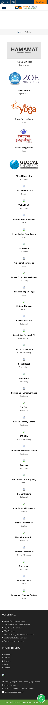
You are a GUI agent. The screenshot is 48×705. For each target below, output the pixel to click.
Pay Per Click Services (13, 627)
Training (7, 660)
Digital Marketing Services (14, 620)
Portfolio (7, 657)
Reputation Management (14, 641)
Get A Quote (40, 2)
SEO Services (9, 631)
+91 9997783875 (27, 688)
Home (19, 31)
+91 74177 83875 (7, 2)
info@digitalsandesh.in (13, 2)
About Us (7, 654)
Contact (7, 667)
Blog (6, 664)
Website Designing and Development (19, 634)
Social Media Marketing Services (17, 624)
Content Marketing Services (15, 637)
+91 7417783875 (11, 688)
